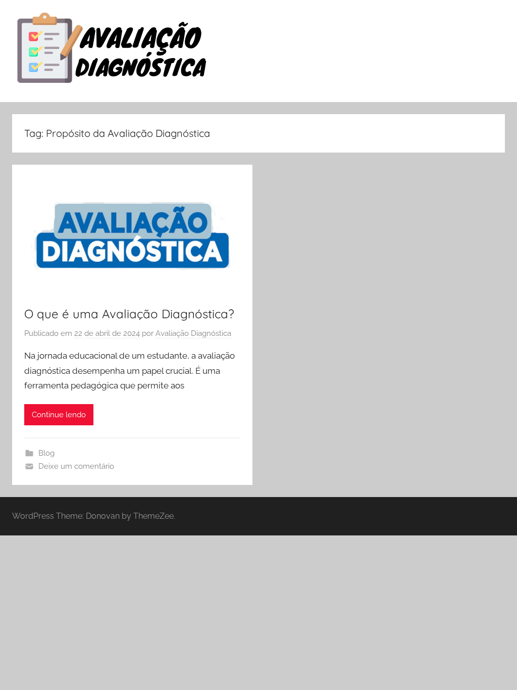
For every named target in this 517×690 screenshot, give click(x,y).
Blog (46, 453)
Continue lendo (59, 414)
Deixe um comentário (76, 466)
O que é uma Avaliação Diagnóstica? (129, 313)
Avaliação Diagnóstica (193, 333)
